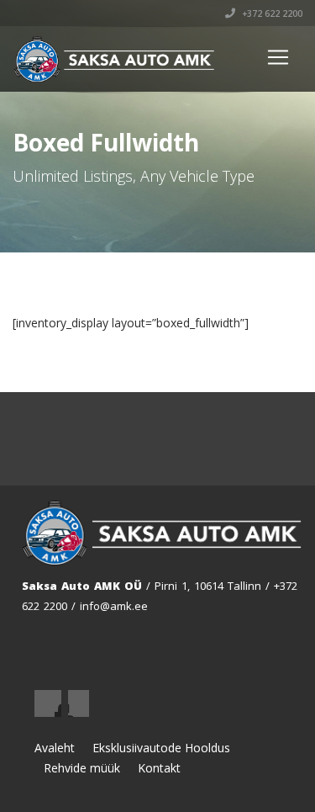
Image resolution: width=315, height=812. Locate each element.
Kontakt (159, 768)
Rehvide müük (82, 768)
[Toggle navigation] (278, 57)
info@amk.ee (114, 605)
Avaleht (54, 748)
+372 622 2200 (270, 13)
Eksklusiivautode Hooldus (161, 748)
